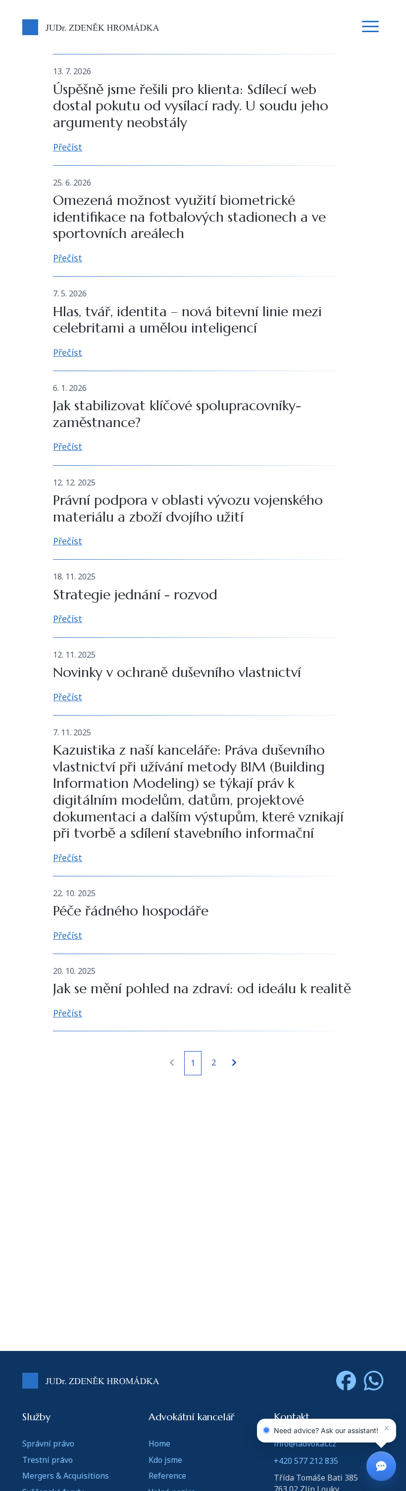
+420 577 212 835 (306, 1460)
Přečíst (67, 147)
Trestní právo (47, 1459)
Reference (167, 1475)
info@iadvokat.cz (305, 1443)
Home (159, 1443)
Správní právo (48, 1443)
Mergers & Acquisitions (65, 1475)
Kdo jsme (165, 1459)
